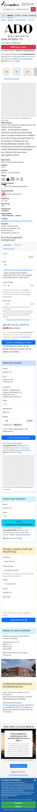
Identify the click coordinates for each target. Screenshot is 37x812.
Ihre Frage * (7, 597)
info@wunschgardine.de (11, 705)
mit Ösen (18, 245)
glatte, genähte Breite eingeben (15, 273)
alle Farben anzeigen (11, 79)
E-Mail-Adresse (8, 566)
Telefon (5, 580)
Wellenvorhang (9, 249)
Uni (3, 206)
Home (3, 20)
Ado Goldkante (20, 20)
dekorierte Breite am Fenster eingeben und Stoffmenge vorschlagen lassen (17, 276)
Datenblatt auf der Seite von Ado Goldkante (16, 221)
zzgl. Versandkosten (25, 59)
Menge (5, 417)
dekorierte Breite (8, 282)
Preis (4, 376)
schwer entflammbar (8, 215)
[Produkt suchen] (33, 9)
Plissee (25, 15)
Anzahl (5, 254)
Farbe (4, 262)
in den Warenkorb (18, 437)
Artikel (5, 368)
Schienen (18, 15)
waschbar (18, 215)
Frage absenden (17, 620)
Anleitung (32, 15)
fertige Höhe (7, 301)
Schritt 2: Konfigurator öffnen (18, 342)
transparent (5, 211)
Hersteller (6, 387)
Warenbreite (7, 409)
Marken (10, 15)
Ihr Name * (7, 557)
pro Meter (18, 47)
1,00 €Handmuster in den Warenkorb (18, 523)
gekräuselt (7, 245)
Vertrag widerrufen (18, 766)
